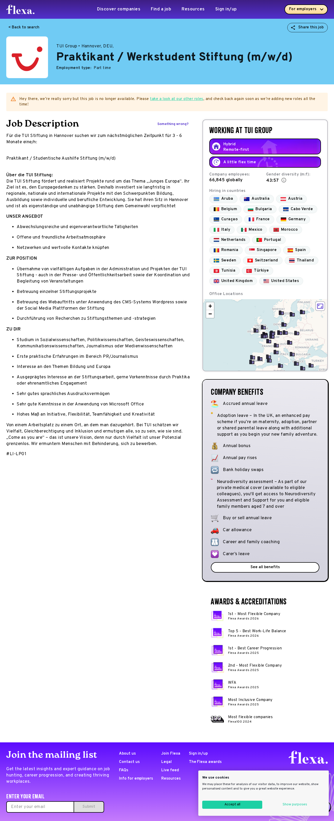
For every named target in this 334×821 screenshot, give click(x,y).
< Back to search (23, 27)
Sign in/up (226, 9)
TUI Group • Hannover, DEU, (85, 46)
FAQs (123, 770)
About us (127, 753)
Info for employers (136, 778)
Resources (193, 9)
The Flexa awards (205, 762)
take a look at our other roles (176, 99)
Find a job (161, 9)
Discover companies (118, 9)
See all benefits (264, 567)
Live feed (170, 770)
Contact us (129, 762)
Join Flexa (170, 753)
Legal (166, 762)
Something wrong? (173, 124)
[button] (256, 330)
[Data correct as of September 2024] (284, 180)
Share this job (311, 27)
